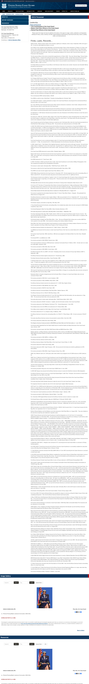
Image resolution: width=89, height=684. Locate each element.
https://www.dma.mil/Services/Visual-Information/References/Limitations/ (34, 623)
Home (3, 11)
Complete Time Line (74, 11)
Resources (5, 23)
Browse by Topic (31, 11)
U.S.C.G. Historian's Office (14, 40)
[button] (30, 1)
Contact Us (64, 11)
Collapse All (32, 24)
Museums (40, 11)
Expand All (38, 24)
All (45, 644)
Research (10, 11)
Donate (58, 11)
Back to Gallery (80, 630)
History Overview (7, 20)
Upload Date (39, 582)
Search (16, 582)
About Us (5, 17)
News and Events (49, 11)
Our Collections (20, 11)
